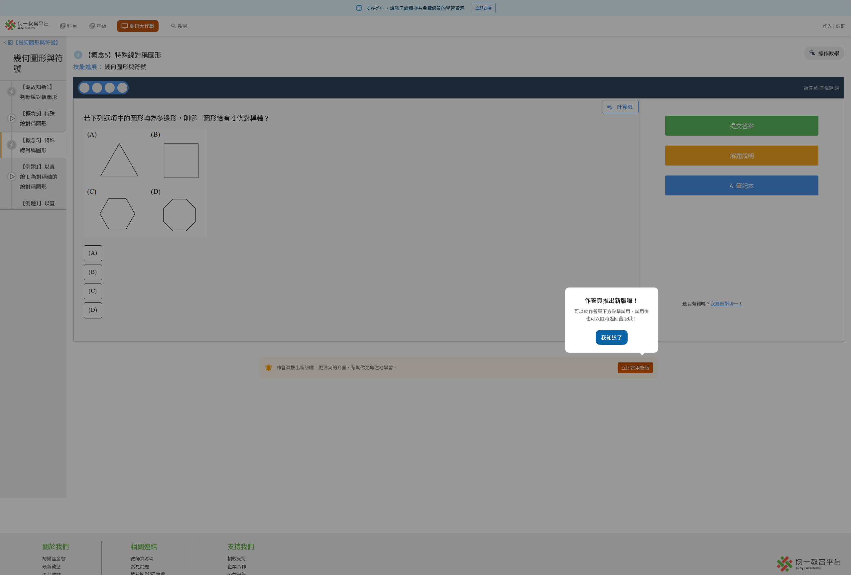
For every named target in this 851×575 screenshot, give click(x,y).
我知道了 (611, 337)
